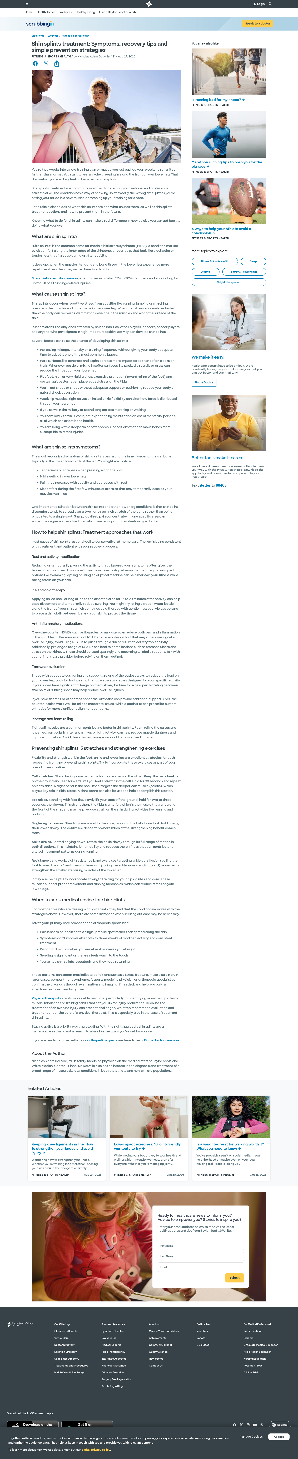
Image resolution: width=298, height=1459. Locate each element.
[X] (241, 1425)
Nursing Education (255, 1358)
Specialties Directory (66, 1358)
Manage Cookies (251, 1436)
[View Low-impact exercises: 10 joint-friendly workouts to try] (149, 1117)
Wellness (53, 35)
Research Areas (253, 1365)
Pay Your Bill (109, 1338)
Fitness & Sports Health (75, 35)
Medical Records (111, 1344)
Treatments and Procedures (71, 1365)
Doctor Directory (64, 1344)
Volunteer (202, 1331)
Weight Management (228, 282)
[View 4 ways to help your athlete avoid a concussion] (229, 201)
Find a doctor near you (161, 1040)
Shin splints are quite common (55, 278)
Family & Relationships (244, 271)
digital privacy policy (96, 1450)
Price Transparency (113, 1351)
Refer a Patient (253, 1331)
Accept (279, 1437)
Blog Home (38, 35)
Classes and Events (65, 1331)
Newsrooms (156, 1358)
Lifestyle (206, 271)
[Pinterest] (262, 1425)
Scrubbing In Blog (112, 1386)
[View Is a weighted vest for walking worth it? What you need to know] (231, 1117)
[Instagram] (248, 1425)
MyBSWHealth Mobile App (69, 1372)
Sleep (253, 261)
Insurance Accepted (114, 1358)
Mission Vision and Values (164, 1331)
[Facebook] (234, 1425)
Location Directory (65, 1351)
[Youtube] (255, 1425)
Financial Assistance (114, 1365)
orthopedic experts (102, 1040)
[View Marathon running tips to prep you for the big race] (229, 134)
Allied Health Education (257, 1351)
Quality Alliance (158, 1351)
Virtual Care (61, 1338)
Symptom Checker (113, 1331)
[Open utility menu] (27, 4)
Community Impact (160, 1344)
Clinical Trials (251, 1372)
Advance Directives (113, 1372)
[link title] (149, 4)
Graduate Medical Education (261, 1344)
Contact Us (156, 1365)
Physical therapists (46, 998)
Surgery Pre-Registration (117, 1379)
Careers (248, 1338)
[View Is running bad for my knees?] (229, 71)
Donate (200, 1338)
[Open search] (270, 4)
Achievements (157, 1338)
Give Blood (202, 1344)
